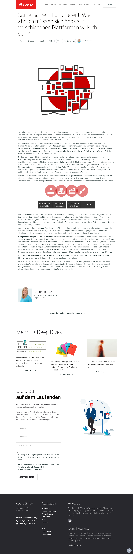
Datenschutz (47, 534)
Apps (21, 41)
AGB (43, 529)
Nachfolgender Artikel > (75, 313)
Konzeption (31, 41)
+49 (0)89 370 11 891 (26, 521)
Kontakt (109, 5)
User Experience (69, 41)
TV (58, 41)
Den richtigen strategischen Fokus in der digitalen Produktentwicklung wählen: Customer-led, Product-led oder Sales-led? (65, 366)
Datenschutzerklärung (26, 469)
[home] (26, 4)
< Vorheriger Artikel (57, 313)
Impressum (46, 532)
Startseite (45, 509)
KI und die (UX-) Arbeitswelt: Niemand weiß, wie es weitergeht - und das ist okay (101, 364)
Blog (43, 519)
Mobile (42, 41)
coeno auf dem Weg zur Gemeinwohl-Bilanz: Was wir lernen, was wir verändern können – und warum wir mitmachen (30, 362)
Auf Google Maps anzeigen (28, 517)
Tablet (51, 41)
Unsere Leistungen (49, 511)
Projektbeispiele (48, 514)
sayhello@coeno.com (26, 524)
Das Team (46, 517)
